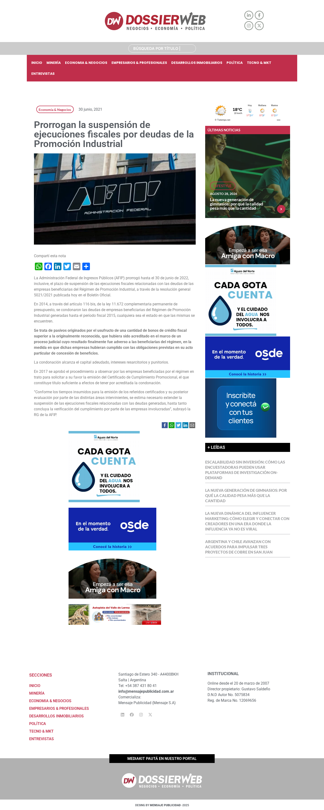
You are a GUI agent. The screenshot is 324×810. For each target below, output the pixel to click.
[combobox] (162, 48)
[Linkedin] (122, 715)
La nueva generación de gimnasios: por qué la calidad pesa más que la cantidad (236, 204)
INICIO (36, 62)
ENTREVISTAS (43, 73)
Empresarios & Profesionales (139, 62)
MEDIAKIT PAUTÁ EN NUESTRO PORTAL (162, 758)
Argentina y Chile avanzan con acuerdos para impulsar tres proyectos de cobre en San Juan (239, 546)
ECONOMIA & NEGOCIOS (86, 62)
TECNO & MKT (259, 62)
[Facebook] (132, 715)
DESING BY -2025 (162, 805)
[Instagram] (141, 715)
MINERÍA (53, 62)
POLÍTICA (235, 62)
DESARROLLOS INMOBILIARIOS (196, 62)
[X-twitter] (150, 715)
